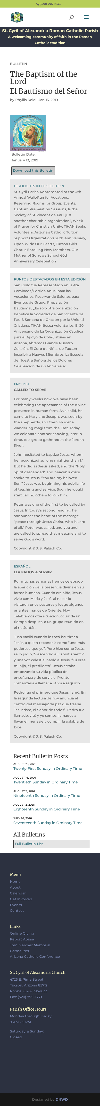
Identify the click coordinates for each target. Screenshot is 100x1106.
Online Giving (22, 933)
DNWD (62, 1099)
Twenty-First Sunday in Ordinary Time (47, 768)
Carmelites (19, 951)
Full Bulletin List (29, 844)
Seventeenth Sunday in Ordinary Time (48, 822)
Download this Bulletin (33, 170)
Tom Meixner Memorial (30, 945)
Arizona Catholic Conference (35, 956)
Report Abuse (22, 939)
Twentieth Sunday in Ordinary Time (45, 782)
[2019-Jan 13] (28, 149)
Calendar (18, 893)
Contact (17, 910)
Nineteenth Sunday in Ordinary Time (46, 795)
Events (16, 905)
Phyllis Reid (25, 100)
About (15, 887)
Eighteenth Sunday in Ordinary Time (46, 809)
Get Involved (21, 899)
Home (15, 881)
